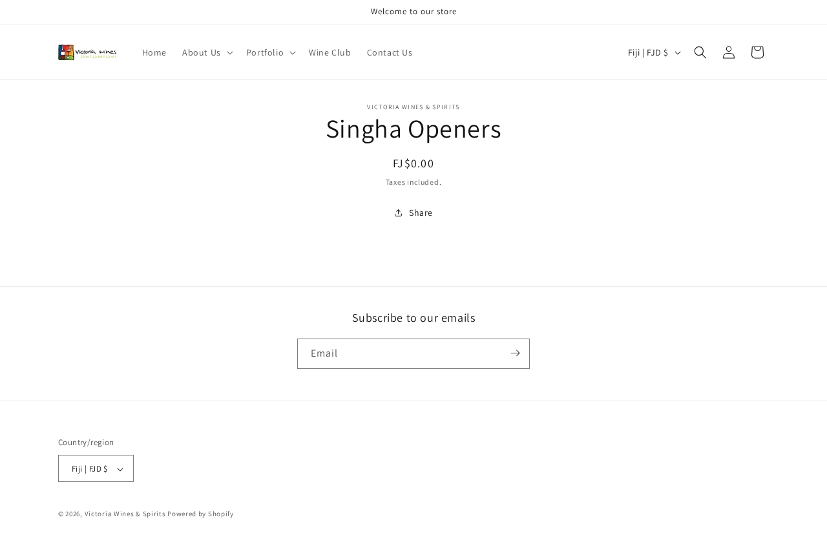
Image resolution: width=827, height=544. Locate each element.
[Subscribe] (515, 353)
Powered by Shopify (200, 514)
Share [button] (421, 212)
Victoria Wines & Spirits (125, 514)
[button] (206, 52)
